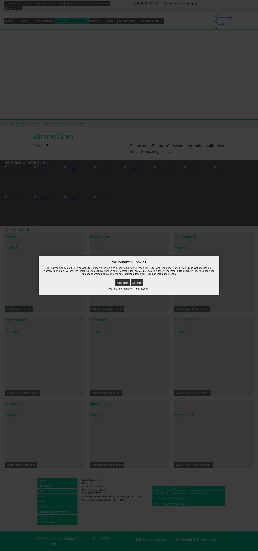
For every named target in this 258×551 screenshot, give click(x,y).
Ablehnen (136, 283)
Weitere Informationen (121, 288)
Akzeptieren (122, 283)
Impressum (142, 288)
